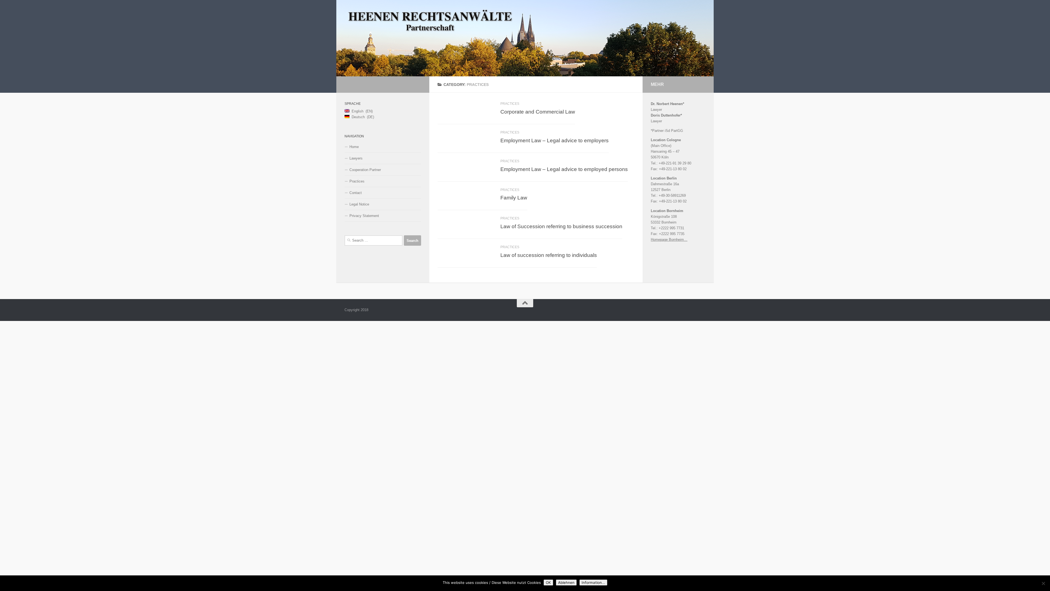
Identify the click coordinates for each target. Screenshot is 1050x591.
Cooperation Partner (365, 170)
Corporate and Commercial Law (537, 112)
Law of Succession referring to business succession (561, 226)
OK (548, 582)
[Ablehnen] (1043, 583)
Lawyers (356, 158)
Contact (355, 193)
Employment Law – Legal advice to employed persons (564, 169)
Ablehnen (566, 582)
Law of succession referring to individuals (548, 255)
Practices (509, 104)
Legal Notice (359, 204)
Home (354, 147)
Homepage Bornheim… (669, 239)
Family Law (513, 198)
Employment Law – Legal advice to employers (554, 140)
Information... (593, 582)
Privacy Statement (364, 216)
